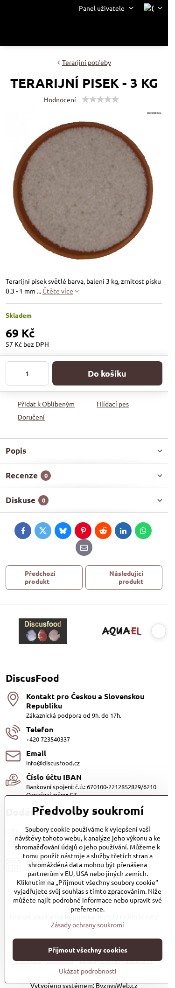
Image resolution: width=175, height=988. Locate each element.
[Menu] (157, 31)
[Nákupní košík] (134, 31)
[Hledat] (112, 31)
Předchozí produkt (40, 577)
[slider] (100, 99)
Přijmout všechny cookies (87, 950)
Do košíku (107, 373)
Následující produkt (126, 577)
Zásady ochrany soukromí (87, 924)
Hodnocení (60, 99)
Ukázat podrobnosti (88, 971)
